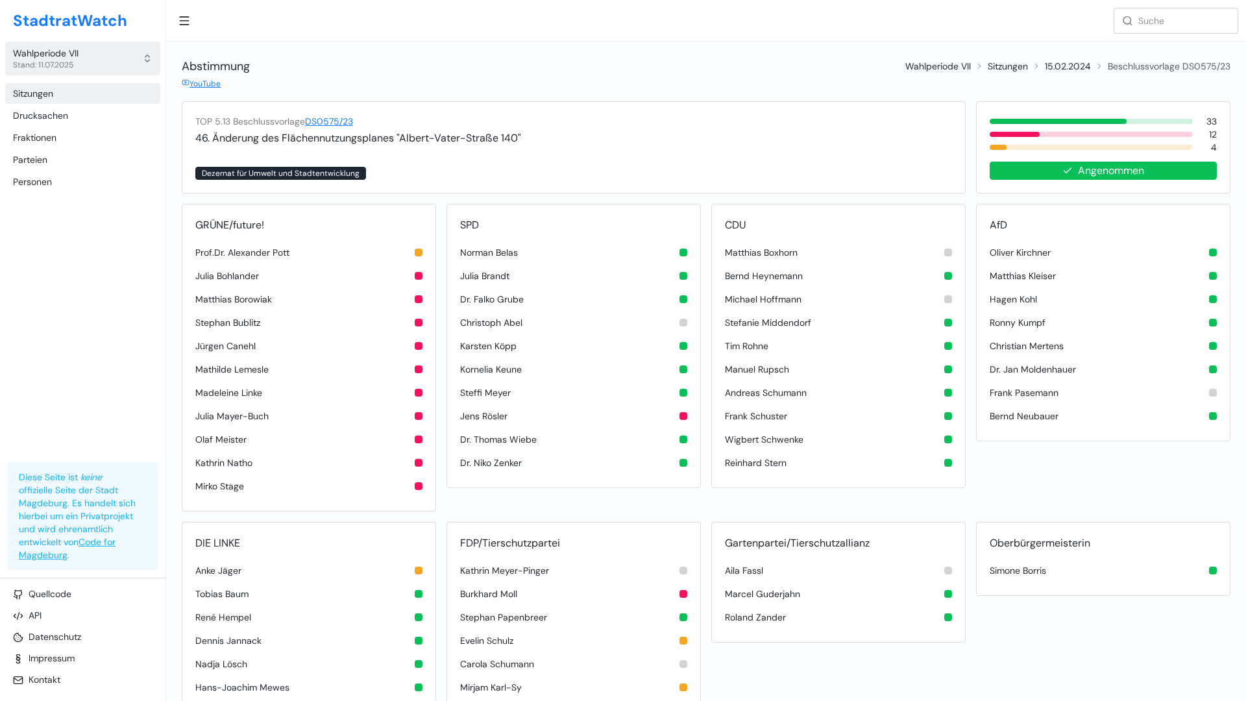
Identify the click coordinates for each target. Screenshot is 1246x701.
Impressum (52, 658)
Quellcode (50, 594)
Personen (32, 182)
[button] (82, 58)
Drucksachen (40, 115)
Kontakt (44, 679)
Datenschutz (55, 637)
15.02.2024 (1068, 66)
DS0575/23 (329, 121)
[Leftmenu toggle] (184, 20)
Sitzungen (33, 93)
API (35, 615)
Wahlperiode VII (938, 66)
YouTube (205, 84)
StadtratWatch (70, 20)
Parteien (30, 160)
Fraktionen (34, 137)
